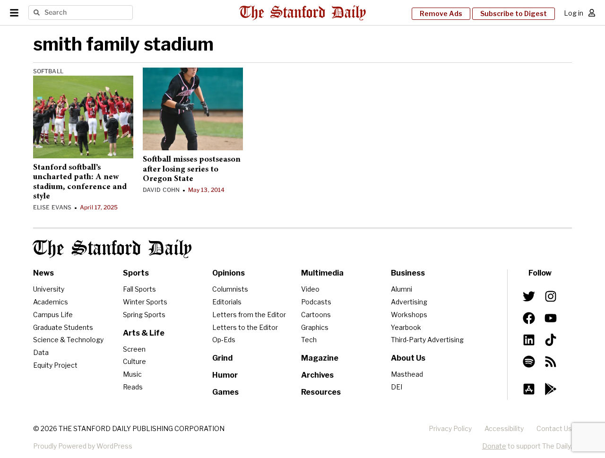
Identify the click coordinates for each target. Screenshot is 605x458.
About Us (408, 358)
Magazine (319, 358)
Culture (134, 361)
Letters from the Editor (249, 315)
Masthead (407, 374)
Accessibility (504, 428)
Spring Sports (144, 315)
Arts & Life (143, 332)
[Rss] (551, 362)
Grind (222, 358)
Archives (317, 375)
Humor (225, 375)
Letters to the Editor (245, 327)
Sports (136, 272)
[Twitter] (529, 296)
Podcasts (316, 302)
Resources (321, 392)
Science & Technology (68, 340)
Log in (573, 13)
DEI (396, 387)
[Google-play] (551, 389)
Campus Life (53, 315)
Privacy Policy (450, 428)
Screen (134, 349)
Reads (133, 387)
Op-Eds (223, 340)
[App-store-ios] (529, 389)
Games (225, 392)
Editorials (227, 302)
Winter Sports (145, 302)
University (48, 289)
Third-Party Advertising (427, 340)
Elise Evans (52, 207)
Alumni (401, 289)
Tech (309, 340)
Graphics (314, 327)
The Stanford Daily (112, 249)
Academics (50, 302)
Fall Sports (139, 289)
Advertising (409, 302)
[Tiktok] (551, 340)
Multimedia (322, 272)
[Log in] (592, 13)
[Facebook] (529, 318)
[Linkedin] (529, 340)
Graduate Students (63, 327)
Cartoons (316, 315)
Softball (48, 71)
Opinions (228, 272)
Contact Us (554, 428)
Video (310, 289)
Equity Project (55, 365)
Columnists (230, 289)
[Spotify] (529, 362)
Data (41, 352)
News (43, 272)
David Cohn (161, 189)
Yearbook (406, 327)
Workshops (409, 315)
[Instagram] (551, 296)
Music (132, 374)
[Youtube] (551, 318)
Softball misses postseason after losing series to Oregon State (192, 169)
